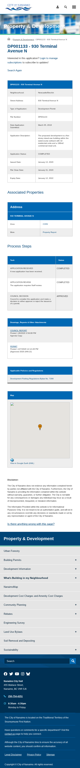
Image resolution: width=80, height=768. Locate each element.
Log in (57, 7)
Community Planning (15, 604)
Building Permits (12, 560)
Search (65, 7)
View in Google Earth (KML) (22, 463)
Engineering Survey (14, 622)
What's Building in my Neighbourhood (26, 578)
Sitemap (50, 754)
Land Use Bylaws (13, 631)
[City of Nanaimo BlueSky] (29, 674)
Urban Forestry (12, 551)
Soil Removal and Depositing (19, 640)
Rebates (8, 614)
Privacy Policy (34, 754)
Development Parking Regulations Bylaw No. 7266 (32, 379)
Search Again (14, 70)
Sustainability (11, 649)
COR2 (45, 224)
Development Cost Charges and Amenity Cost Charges (33, 596)
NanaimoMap (11, 586)
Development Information (17, 569)
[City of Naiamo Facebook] (5, 674)
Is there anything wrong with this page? (31, 524)
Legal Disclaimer (13, 754)
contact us (10, 734)
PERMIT (13, 346)
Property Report (49, 232)
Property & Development (23, 40)
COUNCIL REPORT (18, 330)
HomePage (8, 39)
